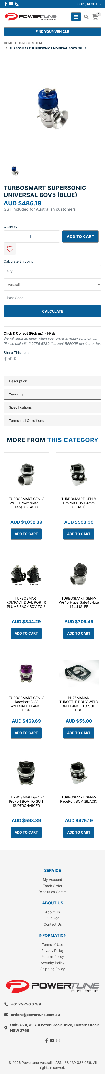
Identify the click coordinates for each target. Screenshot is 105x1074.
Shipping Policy (52, 969)
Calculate (52, 311)
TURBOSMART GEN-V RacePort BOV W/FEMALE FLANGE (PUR (26, 704)
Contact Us (53, 924)
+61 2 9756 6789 (26, 1004)
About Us (52, 912)
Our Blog (53, 918)
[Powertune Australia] (31, 16)
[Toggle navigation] (76, 16)
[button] (10, 249)
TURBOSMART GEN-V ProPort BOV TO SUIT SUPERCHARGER (26, 801)
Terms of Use (52, 944)
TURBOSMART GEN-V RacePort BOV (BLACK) (78, 799)
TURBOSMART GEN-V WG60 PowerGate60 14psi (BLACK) (26, 503)
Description (18, 381)
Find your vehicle (52, 32)
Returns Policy (52, 957)
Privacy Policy (52, 950)
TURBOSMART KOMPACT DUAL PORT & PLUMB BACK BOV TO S (26, 602)
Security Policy (52, 963)
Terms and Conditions (26, 420)
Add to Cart (80, 236)
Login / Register (88, 4)
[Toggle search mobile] (85, 16)
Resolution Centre (53, 892)
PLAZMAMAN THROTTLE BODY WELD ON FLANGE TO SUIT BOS (78, 704)
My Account (52, 879)
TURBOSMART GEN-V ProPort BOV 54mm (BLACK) (78, 503)
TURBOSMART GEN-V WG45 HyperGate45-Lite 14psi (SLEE (79, 602)
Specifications (20, 407)
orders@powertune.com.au (35, 1014)
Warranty (16, 394)
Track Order (52, 886)
